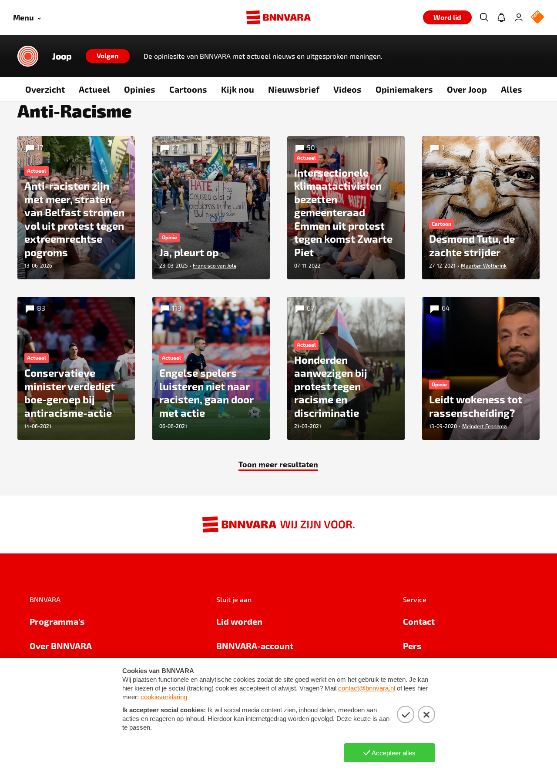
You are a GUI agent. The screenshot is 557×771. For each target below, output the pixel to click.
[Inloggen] (518, 17)
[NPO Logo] (537, 17)
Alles (511, 89)
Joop (62, 56)
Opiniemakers (404, 89)
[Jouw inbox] (501, 17)
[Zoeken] (484, 17)
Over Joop (467, 89)
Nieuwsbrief (293, 89)
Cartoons (188, 89)
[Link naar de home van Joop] (27, 56)
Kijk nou (237, 89)
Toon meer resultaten (278, 464)
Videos (347, 89)
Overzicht (45, 89)
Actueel (94, 89)
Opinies (139, 89)
